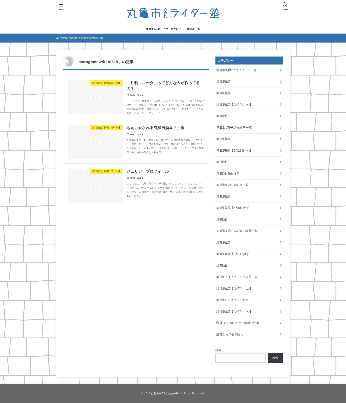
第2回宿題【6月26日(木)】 (234, 150)
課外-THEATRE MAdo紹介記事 (237, 323)
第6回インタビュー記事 (232, 300)
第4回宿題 (223, 242)
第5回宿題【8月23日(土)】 (234, 288)
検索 (218, 350)
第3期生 (221, 219)
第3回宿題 (223, 196)
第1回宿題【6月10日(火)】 (234, 104)
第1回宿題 (223, 81)
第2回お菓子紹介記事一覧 (234, 127)
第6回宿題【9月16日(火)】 (234, 311)
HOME (63, 38)
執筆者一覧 (193, 29)
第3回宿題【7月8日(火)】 (233, 207)
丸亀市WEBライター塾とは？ (164, 29)
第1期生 (221, 116)
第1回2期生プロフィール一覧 (236, 70)
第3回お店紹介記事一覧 (232, 185)
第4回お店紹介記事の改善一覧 (237, 230)
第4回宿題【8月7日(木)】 (233, 254)
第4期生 (221, 265)
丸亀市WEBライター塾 (165, 393)
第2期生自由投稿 (227, 173)
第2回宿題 (223, 139)
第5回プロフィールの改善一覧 (237, 277)
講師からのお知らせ (230, 334)
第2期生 (221, 162)
